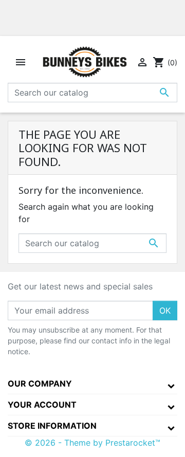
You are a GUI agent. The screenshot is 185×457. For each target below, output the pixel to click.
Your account (42, 404)
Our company (40, 383)
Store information (52, 426)
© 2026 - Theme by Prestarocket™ (92, 442)
